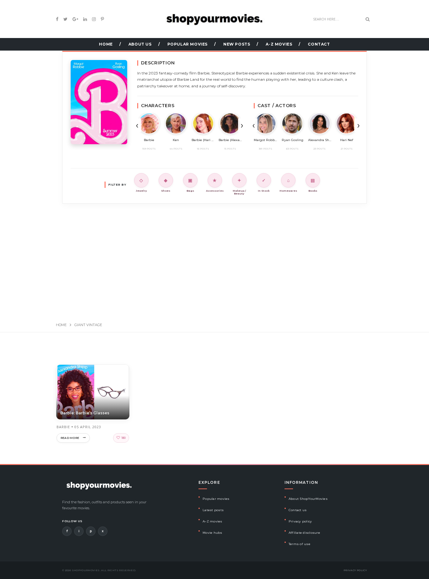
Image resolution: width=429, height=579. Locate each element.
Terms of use (299, 544)
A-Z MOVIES (279, 44)
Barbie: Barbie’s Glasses (84, 413)
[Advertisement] (214, 256)
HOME (105, 44)
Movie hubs (212, 533)
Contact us (298, 510)
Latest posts (213, 510)
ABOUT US (140, 44)
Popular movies (216, 499)
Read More (70, 438)
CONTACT (319, 44)
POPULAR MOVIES (187, 44)
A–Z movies (212, 521)
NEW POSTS (236, 44)
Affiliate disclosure (304, 533)
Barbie (63, 426)
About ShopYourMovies (308, 499)
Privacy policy (300, 521)
